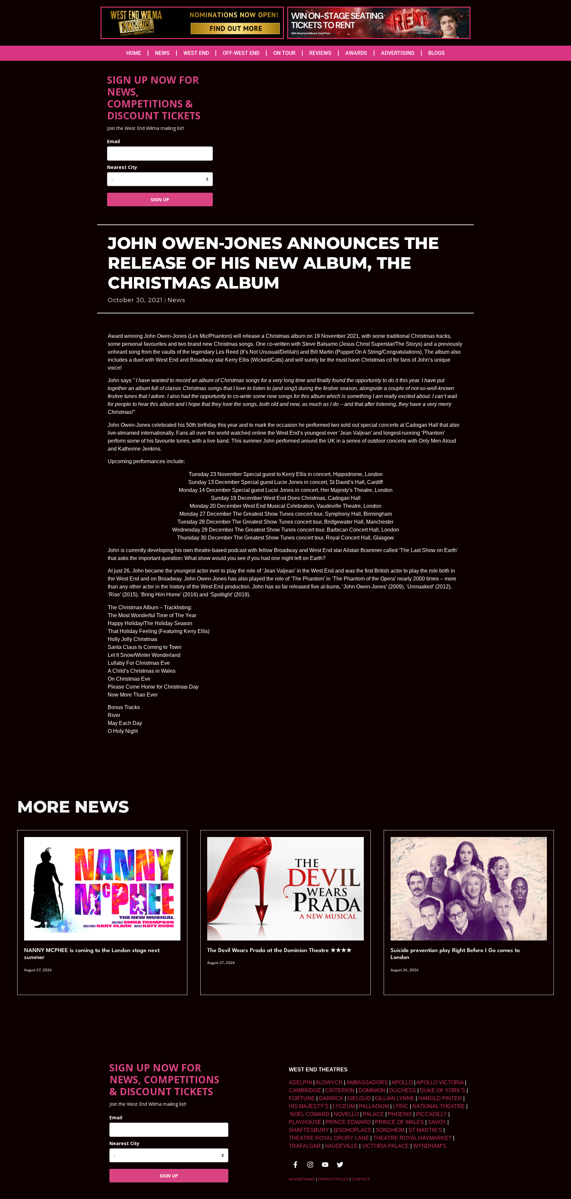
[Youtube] (325, 1164)
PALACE (373, 1114)
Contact (361, 1179)
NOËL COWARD (310, 1114)
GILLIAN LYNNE (394, 1098)
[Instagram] (310, 1164)
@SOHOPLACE (352, 1130)
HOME (133, 53)
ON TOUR (284, 53)
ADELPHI (300, 1082)
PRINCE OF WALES (399, 1122)
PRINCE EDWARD (348, 1122)
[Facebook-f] (295, 1164)
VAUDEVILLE (341, 1146)
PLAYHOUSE (305, 1122)
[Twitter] (340, 1164)
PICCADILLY (431, 1114)
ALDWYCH (329, 1082)
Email (113, 141)
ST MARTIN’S (425, 1130)
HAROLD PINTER (440, 1098)
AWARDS (356, 53)
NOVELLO (346, 1114)
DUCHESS (402, 1090)
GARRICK (331, 1098)
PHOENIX (400, 1114)
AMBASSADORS (367, 1082)
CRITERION (340, 1090)
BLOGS (436, 53)
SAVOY (437, 1122)
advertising (302, 1179)
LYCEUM (344, 1106)
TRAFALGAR (305, 1146)
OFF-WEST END (241, 53)
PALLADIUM (374, 1106)
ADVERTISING (397, 53)
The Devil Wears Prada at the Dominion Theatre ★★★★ (279, 950)
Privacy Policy (333, 1179)
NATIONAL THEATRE (438, 1106)
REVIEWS (320, 53)
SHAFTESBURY (309, 1130)
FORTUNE (302, 1098)
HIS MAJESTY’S (309, 1106)
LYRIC (400, 1106)
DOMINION (372, 1090)
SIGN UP (160, 199)
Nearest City (122, 167)
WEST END (196, 53)
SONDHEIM (390, 1130)
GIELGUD (359, 1098)
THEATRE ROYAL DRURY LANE (329, 1138)
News (176, 300)
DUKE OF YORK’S (442, 1090)
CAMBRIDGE (305, 1090)
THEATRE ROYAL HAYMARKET (412, 1138)
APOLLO (402, 1082)
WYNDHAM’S (429, 1146)
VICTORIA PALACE (385, 1146)
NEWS (162, 53)
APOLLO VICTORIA (440, 1082)
